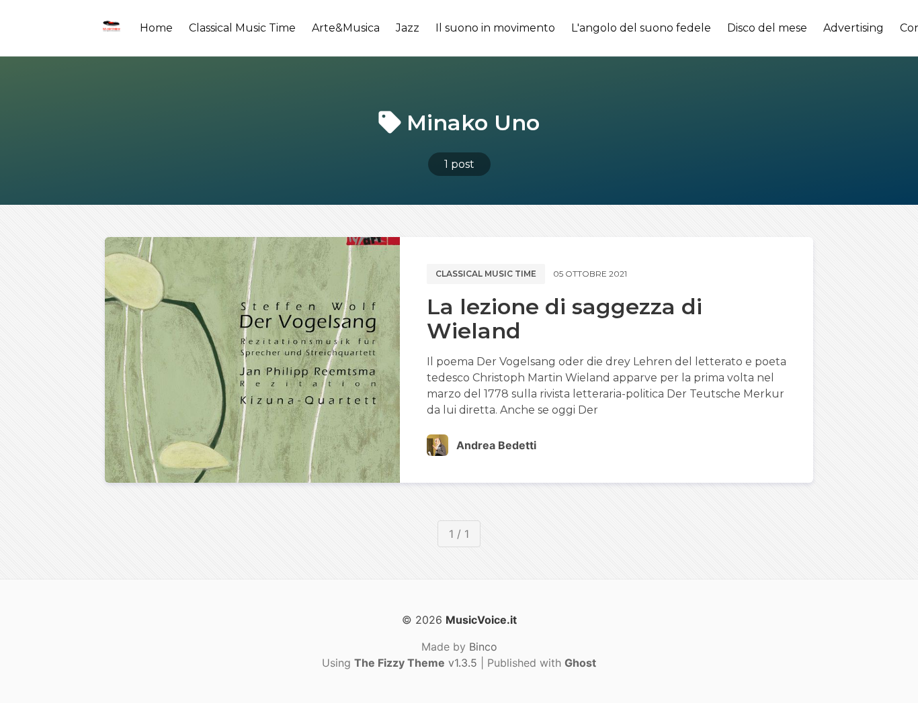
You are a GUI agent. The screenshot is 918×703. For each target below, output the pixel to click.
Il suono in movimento (495, 27)
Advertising (853, 27)
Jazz (407, 27)
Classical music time (485, 274)
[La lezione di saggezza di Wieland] (252, 360)
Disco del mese (767, 27)
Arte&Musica (346, 27)
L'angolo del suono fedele (641, 27)
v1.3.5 (415, 662)
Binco (483, 646)
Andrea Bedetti (496, 445)
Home (156, 27)
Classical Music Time (242, 27)
